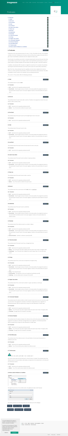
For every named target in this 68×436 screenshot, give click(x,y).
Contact (45, 2)
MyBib (30, 2)
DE (55, 2)
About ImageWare (40, 2)
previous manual (18, 409)
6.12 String (11, 37)
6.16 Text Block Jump (13, 43)
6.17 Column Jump (12, 45)
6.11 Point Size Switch (13, 35)
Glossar (23, 424)
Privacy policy (53, 434)
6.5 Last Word (11, 25)
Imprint (49, 434)
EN (57, 2)
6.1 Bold (10, 19)
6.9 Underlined (12, 32)
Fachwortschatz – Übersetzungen (30, 424)
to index (9, 406)
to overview (10, 409)
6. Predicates (10, 17)
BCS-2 (24, 2)
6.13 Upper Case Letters (14, 38)
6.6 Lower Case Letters (13, 27)
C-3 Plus (27, 2)
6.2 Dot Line (11, 20)
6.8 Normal (11, 30)
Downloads (34, 2)
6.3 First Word (12, 22)
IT (58, 2)
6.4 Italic (10, 24)
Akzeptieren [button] (14, 432)
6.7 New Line (11, 28)
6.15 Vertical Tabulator (13, 41)
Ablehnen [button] (6, 432)
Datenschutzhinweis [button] (6, 430)
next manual (27, 409)
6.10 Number (11, 33)
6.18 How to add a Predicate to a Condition (18, 46)
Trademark (58, 434)
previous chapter (17, 406)
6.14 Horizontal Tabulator (14, 40)
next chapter (26, 406)
